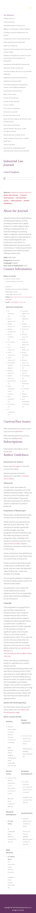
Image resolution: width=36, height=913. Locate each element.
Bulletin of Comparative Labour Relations (17, 29)
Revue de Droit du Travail (12, 125)
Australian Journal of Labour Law (14, 25)
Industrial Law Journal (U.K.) (21, 192)
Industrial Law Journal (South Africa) (15, 77)
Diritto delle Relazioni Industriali (14, 42)
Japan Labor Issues (10, 94)
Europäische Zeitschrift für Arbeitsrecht (16, 64)
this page (15, 466)
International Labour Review (13, 91)
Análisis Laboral (9, 18)
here (20, 431)
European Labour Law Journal (13, 68)
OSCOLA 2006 (15, 544)
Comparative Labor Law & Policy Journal (17, 39)
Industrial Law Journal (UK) (12, 81)
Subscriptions (17, 201)
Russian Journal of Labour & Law (14, 135)
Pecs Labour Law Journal (12, 108)
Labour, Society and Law (11, 101)
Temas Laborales (9, 144)
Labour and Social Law (11, 98)
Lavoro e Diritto (9, 105)
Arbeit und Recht (9, 22)
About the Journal (11, 195)
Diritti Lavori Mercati (10, 46)
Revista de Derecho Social (12, 115)
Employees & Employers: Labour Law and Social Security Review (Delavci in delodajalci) (17, 58)
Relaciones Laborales (11, 112)
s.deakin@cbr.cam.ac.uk (18, 302)
